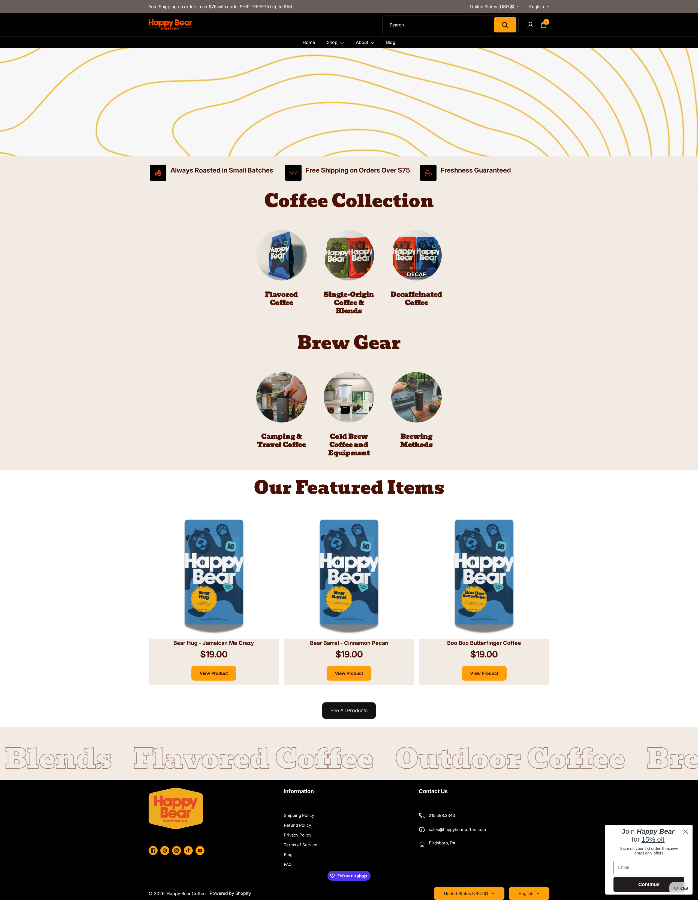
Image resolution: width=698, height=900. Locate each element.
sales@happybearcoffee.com (457, 829)
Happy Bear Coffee (186, 893)
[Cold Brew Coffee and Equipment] (349, 414)
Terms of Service (300, 844)
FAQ (287, 864)
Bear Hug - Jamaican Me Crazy (213, 643)
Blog (288, 854)
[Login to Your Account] (530, 25)
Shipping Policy (299, 815)
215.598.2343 (442, 815)
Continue (649, 884)
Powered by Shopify (230, 893)
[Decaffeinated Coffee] (416, 268)
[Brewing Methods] (416, 410)
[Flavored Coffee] (281, 268)
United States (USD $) (492, 6)
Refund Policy (297, 825)
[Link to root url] (170, 24)
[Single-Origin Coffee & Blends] (349, 272)
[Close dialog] (685, 831)
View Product (214, 673)
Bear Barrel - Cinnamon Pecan (349, 643)
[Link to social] (153, 850)
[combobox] (453, 24)
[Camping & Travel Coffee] (281, 410)
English (536, 6)
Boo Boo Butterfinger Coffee (484, 643)
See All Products (349, 710)
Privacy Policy (297, 835)
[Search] (505, 24)
